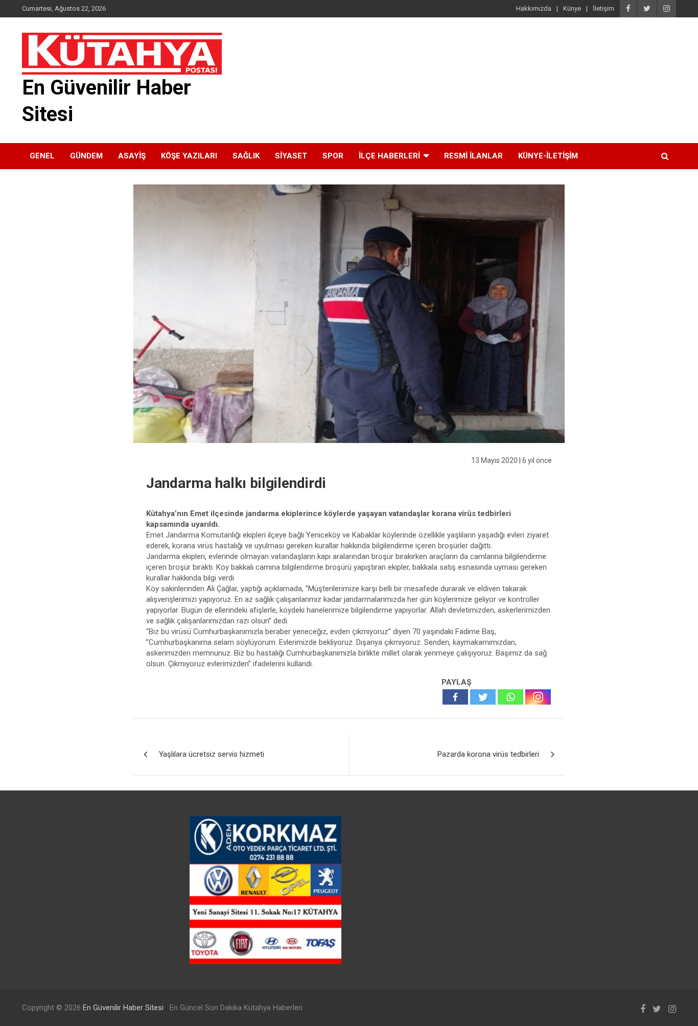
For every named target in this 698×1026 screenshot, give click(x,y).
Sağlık (246, 155)
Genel (42, 155)
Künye (572, 8)
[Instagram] (538, 697)
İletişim (603, 8)
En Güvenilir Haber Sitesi (123, 1007)
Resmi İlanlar (473, 155)
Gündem (86, 155)
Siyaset (291, 155)
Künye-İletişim (548, 155)
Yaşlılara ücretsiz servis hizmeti (211, 754)
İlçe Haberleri (389, 155)
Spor (332, 155)
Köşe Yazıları (189, 155)
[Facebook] (455, 697)
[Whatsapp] (510, 697)
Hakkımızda (533, 8)
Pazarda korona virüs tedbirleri (488, 754)
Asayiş (132, 155)
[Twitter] (483, 697)
